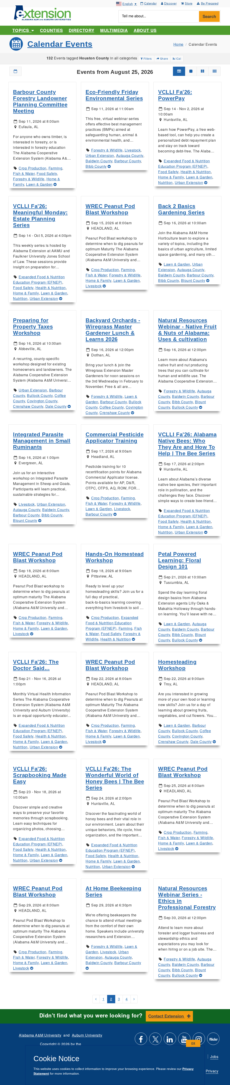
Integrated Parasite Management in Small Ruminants (42, 440)
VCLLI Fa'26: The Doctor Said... (36, 665)
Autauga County (129, 155)
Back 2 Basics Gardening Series (181, 209)
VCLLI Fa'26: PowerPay (175, 95)
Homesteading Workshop (177, 665)
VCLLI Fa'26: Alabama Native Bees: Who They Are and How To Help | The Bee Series (187, 443)
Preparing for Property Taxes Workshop (33, 326)
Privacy (212, 1071)
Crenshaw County (28, 406)
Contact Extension (166, 1016)
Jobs (214, 1056)
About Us (145, 30)
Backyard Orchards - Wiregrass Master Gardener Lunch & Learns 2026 (113, 329)
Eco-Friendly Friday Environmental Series (114, 95)
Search (209, 16)
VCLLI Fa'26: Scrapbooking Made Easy (39, 775)
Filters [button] (147, 58)
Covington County (42, 400)
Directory (81, 30)
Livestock (133, 150)
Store (188, 3)
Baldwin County (99, 160)
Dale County (56, 406)
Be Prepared (210, 3)
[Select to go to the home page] (42, 12)
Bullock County (40, 395)
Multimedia (114, 30)
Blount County (193, 280)
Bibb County (96, 166)
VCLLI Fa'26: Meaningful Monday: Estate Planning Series (40, 215)
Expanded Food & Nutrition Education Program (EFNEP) (184, 163)
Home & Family (171, 177)
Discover (170, 3)
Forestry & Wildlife (28, 178)
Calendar (150, 3)
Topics (21, 30)
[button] (15, 71)
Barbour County (127, 160)
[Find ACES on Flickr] (213, 1040)
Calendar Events (60, 44)
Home (178, 44)
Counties (51, 30)
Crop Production (32, 168)
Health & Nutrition (196, 171)
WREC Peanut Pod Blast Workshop (110, 209)
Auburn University (87, 1035)
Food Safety (47, 173)
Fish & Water (24, 173)
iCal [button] (178, 58)
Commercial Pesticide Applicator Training (115, 437)
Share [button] (163, 58)
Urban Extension (100, 155)
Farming (55, 168)
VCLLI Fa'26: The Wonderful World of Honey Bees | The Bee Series (115, 778)
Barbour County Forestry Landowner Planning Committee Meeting (40, 101)
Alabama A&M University (40, 1035)
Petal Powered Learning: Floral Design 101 (179, 560)
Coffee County (112, 407)
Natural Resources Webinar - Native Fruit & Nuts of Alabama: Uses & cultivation (187, 329)
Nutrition (165, 182)
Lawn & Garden (39, 184)
